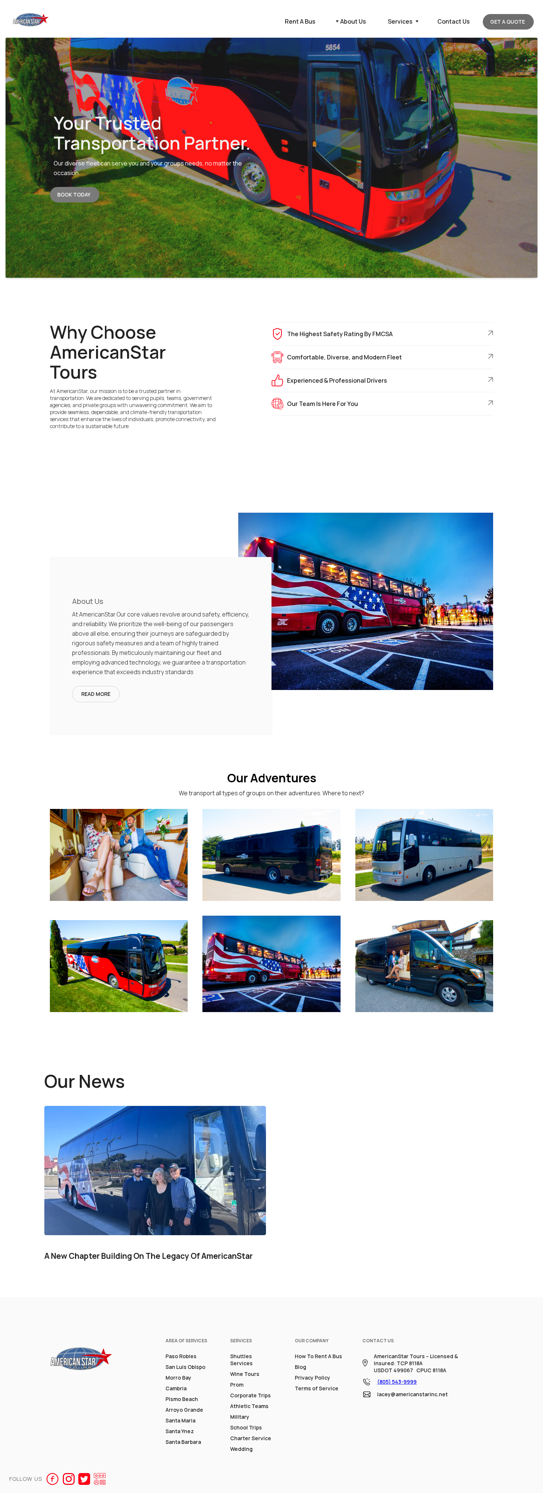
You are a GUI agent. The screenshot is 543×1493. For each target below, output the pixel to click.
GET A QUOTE (507, 21)
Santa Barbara (183, 1441)
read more (95, 693)
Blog (300, 1366)
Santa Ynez (179, 1431)
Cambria (176, 1388)
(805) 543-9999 (397, 1381)
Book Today (73, 194)
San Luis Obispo (185, 1366)
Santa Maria (180, 1420)
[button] (349, 21)
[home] (30, 22)
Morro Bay (178, 1377)
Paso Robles (181, 1356)
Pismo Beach (181, 1399)
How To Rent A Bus (318, 1356)
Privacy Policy (312, 1377)
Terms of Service (316, 1388)
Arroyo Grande (184, 1409)
